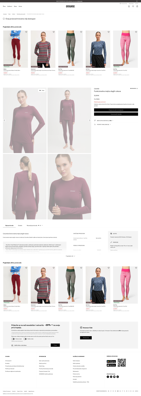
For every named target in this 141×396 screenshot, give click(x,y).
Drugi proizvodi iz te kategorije (116, 110)
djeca (15, 6)
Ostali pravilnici (42, 363)
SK (130, 388)
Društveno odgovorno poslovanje (13, 371)
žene (4, 6)
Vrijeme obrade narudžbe (79, 366)
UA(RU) (136, 388)
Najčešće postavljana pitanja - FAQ (81, 382)
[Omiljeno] (133, 6)
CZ (113, 388)
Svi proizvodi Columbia (116, 114)
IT (122, 388)
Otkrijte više (86, 337)
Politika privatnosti (9, 368)
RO (126, 388)
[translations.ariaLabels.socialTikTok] (117, 376)
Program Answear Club (44, 371)
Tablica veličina (113, 250)
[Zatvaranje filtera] (137, 1)
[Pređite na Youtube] (114, 377)
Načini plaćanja (76, 363)
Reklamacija (76, 371)
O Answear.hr (8, 360)
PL (124, 388)
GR (115, 388)
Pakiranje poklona (77, 376)
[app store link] (111, 365)
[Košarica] (137, 6)
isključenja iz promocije (50, 333)
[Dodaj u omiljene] (26, 32)
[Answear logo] (70, 6)
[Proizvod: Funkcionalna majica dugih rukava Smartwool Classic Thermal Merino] (43, 49)
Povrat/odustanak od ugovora (80, 368)
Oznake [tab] (20, 225)
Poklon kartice (76, 374)
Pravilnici (14, 388)
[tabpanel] (70, 242)
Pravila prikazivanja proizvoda (46, 368)
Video (43, 90)
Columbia (96, 88)
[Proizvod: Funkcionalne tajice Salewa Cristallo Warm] (15, 49)
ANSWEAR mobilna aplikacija (46, 374)
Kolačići (25, 388)
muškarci (9, 6)
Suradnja (7, 363)
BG (108, 388)
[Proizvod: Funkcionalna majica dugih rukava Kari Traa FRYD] (98, 49)
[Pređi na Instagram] (111, 377)
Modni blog (41, 366)
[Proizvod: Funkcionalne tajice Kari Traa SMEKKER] (70, 49)
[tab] (34, 225)
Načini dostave (76, 360)
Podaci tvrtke (20, 388)
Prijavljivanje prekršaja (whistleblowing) (14, 366)
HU (120, 388)
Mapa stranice (31, 388)
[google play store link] (111, 361)
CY (110, 388)
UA (133, 388)
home (20, 6)
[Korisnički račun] (129, 6)
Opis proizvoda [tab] (9, 225)
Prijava (55, 345)
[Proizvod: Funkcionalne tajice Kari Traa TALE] (125, 49)
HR (117, 388)
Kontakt (75, 379)
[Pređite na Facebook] (108, 377)
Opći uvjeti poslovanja (44, 360)
